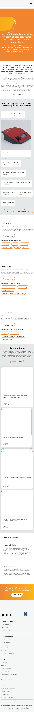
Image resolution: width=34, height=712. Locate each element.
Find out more (8, 236)
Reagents (4, 333)
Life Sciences (5, 627)
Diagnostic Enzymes (8, 290)
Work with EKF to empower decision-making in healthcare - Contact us (17, 210)
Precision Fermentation (8, 287)
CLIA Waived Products (7, 654)
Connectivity (24, 244)
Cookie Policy (5, 694)
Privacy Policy (5, 691)
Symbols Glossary (6, 648)
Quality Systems (6, 668)
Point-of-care (5, 624)
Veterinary (26, 247)
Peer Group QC (5, 642)
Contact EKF (5, 662)
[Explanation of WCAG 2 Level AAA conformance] (17, 616)
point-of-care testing (9, 81)
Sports (17, 247)
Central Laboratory (6, 630)
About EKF (17, 94)
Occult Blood (20, 336)
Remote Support (6, 645)
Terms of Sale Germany (8, 677)
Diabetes (15, 244)
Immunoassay (15, 333)
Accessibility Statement (8, 689)
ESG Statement (5, 671)
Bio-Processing (23, 287)
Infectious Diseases (8, 336)
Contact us (17, 595)
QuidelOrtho (5, 651)
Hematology (5, 244)
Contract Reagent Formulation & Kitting (13, 293)
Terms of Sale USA (6, 680)
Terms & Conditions (7, 697)
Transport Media (7, 339)
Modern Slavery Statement (9, 674)
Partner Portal (5, 639)
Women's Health (7, 247)
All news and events (17, 361)
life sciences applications (23, 81)
